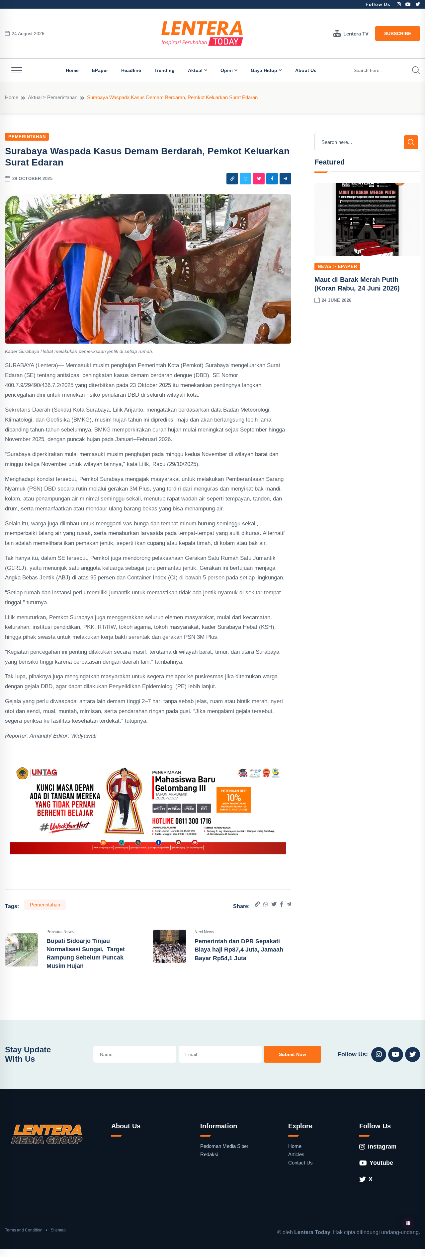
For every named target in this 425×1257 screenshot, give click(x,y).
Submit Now (292, 1054)
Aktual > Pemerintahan (52, 97)
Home (72, 70)
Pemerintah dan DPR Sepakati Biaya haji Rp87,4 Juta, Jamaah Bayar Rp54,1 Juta (239, 949)
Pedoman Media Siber (224, 1146)
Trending (164, 70)
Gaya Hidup (264, 70)
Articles (296, 1154)
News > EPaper (337, 266)
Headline (131, 70)
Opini (226, 70)
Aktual (195, 70)
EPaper (100, 70)
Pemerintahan (26, 136)
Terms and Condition (23, 1230)
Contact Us (300, 1162)
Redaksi (209, 1154)
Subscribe (397, 33)
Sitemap (58, 1230)
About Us (305, 70)
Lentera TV (356, 33)
